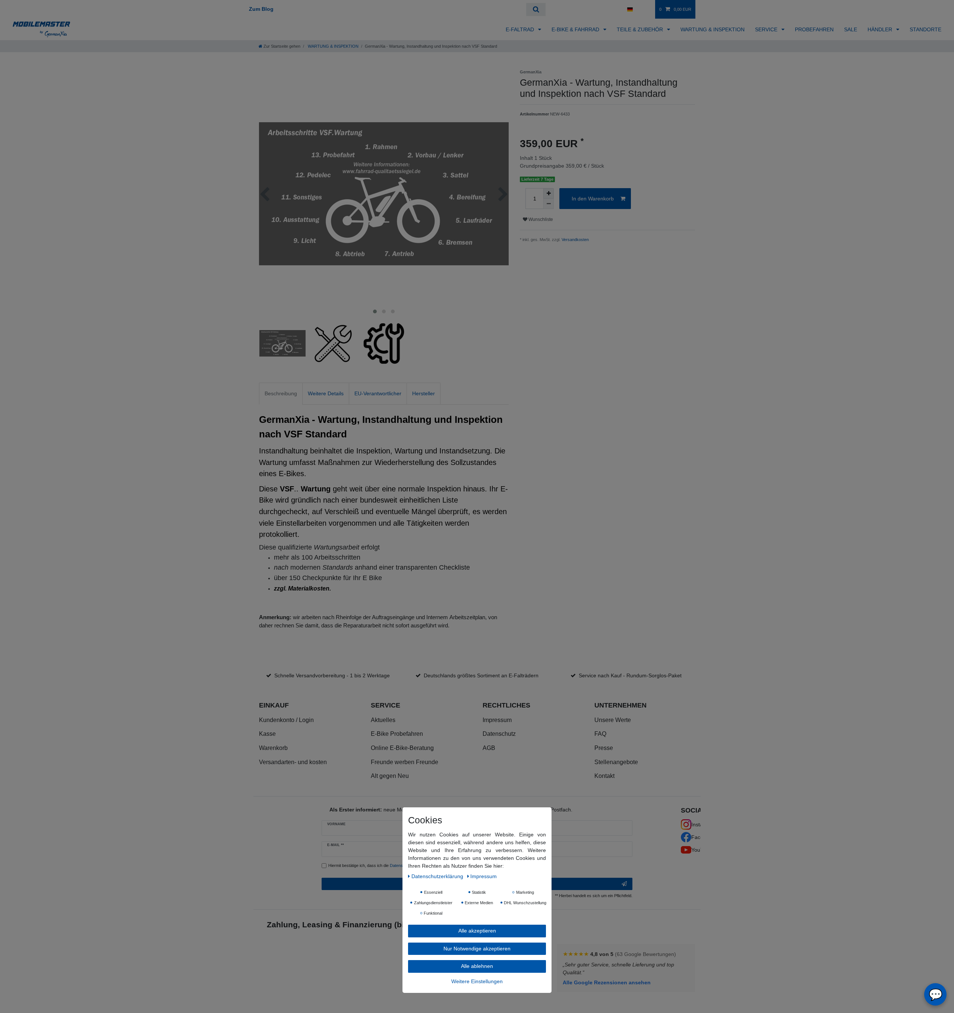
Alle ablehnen (477, 966)
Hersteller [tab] (423, 393)
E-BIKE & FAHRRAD (576, 29)
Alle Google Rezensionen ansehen (607, 982)
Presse (603, 748)
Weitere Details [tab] (326, 393)
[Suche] (535, 9)
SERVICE (767, 29)
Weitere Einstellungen (477, 981)
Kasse (267, 734)
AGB (489, 748)
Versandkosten (575, 239)
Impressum (497, 720)
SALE (850, 29)
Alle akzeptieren (477, 931)
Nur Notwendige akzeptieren (477, 948)
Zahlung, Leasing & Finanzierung (329, 924)
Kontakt (604, 776)
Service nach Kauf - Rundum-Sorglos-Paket (630, 675)
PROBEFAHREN (814, 29)
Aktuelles (383, 720)
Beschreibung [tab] (281, 393)
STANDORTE (925, 29)
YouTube (701, 850)
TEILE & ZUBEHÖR (640, 29)
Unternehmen (620, 705)
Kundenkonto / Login (286, 720)
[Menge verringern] (548, 204)
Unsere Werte (612, 720)
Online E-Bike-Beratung (402, 748)
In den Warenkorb (593, 199)
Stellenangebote (616, 762)
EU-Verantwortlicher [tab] (377, 393)
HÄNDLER (881, 29)
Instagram (703, 824)
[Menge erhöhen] (548, 193)
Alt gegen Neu (390, 776)
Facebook (703, 837)
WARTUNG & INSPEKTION (712, 29)
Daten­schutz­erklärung (438, 876)
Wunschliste (540, 219)
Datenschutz (499, 734)
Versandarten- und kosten (293, 762)
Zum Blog (261, 9)
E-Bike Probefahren (397, 734)
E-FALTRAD (521, 29)
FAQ (600, 734)
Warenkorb (273, 748)
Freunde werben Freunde (404, 762)
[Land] (629, 9)
